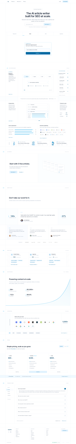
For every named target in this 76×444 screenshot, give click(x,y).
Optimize (17, 432)
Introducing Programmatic (37, 9)
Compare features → (65, 376)
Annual (66, 346)
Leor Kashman (26, 220)
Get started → (65, 430)
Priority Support (51, 262)
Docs (31, 430)
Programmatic (18, 434)
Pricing (24, 1)
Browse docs (64, 420)
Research (17, 431)
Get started (65, 1)
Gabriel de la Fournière (56, 235)
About (47, 431)
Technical (9, 395)
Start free (17, 371)
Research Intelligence (14, 260)
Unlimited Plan (51, 260)
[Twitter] (9, 432)
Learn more (10, 94)
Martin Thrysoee (51, 98)
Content (9, 393)
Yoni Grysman (14, 235)
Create (17, 430)
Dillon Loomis (34, 235)
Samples (32, 434)
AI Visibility (32, 439)
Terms (47, 435)
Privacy (47, 434)
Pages (17, 435)
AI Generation (20, 260)
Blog (31, 431)
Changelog (32, 437)
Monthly (61, 346)
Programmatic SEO (32, 260)
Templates (32, 432)
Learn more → (11, 137)
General (9, 389)
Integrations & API (39, 260)
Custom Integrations (57, 260)
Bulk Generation (32, 262)
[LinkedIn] (11, 432)
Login (60, 1)
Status (47, 432)
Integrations (17, 436)
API (31, 436)
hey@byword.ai (57, 420)
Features (12, 1)
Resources (19, 1)
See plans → (21, 172)
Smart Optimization (14, 262)
